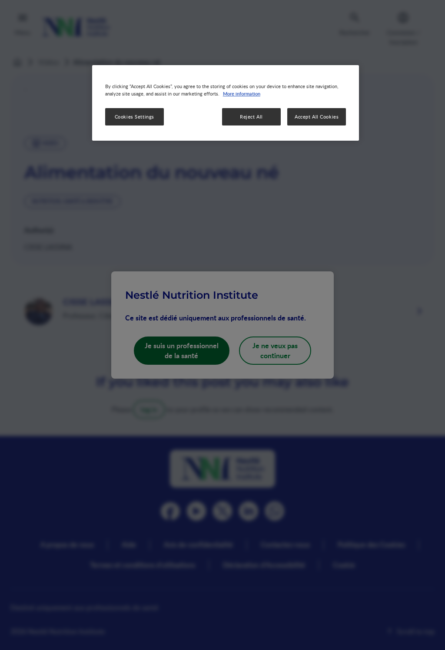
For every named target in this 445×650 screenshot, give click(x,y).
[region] (225, 103)
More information (241, 93)
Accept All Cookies (317, 116)
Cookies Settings (134, 116)
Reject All (251, 116)
